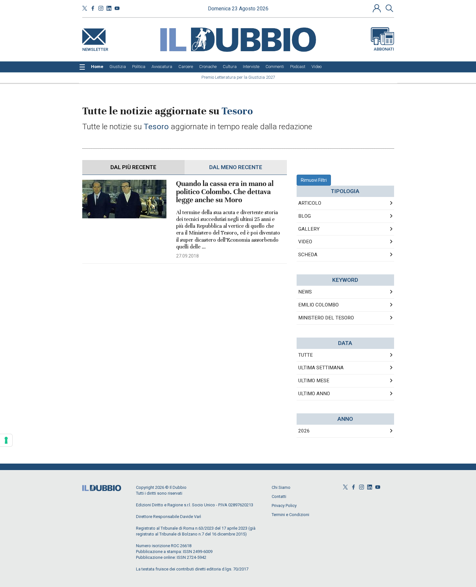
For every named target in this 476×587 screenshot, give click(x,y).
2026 (304, 431)
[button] (377, 8)
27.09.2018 (187, 256)
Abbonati (384, 49)
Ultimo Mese (313, 381)
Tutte (305, 355)
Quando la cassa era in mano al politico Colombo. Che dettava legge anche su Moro (225, 191)
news (305, 292)
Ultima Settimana (321, 368)
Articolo (309, 203)
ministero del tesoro (326, 318)
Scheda (307, 255)
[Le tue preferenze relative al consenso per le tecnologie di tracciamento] (6, 440)
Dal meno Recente (235, 167)
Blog (304, 216)
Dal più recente (133, 167)
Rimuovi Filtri (314, 180)
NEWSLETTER (95, 48)
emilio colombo (318, 305)
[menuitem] (97, 66)
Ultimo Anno (314, 394)
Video (305, 242)
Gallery (309, 229)
